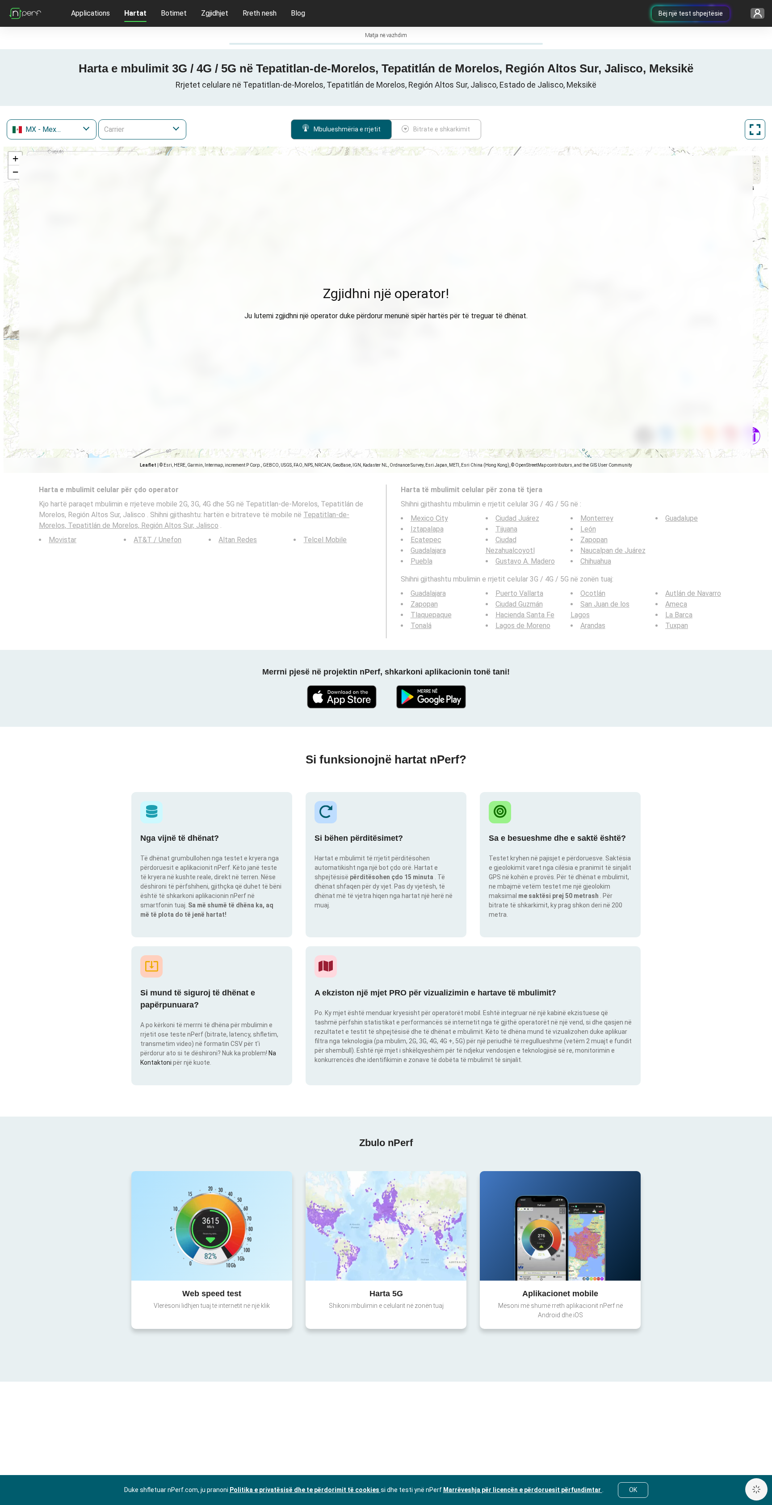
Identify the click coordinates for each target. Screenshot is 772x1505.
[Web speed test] (211, 1225)
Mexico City (429, 518)
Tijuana (506, 529)
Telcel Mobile (325, 539)
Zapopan (594, 539)
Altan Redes (237, 539)
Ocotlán (592, 593)
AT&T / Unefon (157, 539)
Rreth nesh (260, 13)
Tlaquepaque (431, 615)
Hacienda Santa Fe (524, 615)
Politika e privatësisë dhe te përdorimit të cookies (305, 1489)
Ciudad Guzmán (519, 604)
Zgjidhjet (214, 13)
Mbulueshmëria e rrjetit (347, 129)
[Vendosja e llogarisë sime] (754, 14)
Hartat (135, 13)
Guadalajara (428, 550)
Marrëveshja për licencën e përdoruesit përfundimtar (522, 1489)
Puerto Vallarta (519, 593)
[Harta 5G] (386, 1226)
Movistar (62, 539)
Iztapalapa (427, 529)
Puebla (421, 561)
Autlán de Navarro (693, 593)
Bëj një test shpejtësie (691, 13)
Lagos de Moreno (522, 625)
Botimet (174, 13)
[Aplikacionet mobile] (560, 1225)
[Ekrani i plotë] (755, 129)
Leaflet (148, 465)
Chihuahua (595, 561)
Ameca (676, 604)
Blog (298, 13)
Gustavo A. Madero (525, 561)
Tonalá (421, 625)
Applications (90, 13)
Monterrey (596, 518)
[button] (15, 158)
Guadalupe (681, 518)
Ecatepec (426, 539)
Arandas (592, 625)
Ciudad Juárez (517, 518)
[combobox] (51, 129)
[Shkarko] (341, 697)
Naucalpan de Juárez (613, 550)
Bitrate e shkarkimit (441, 129)
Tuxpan (676, 625)
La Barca (678, 615)
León (588, 529)
